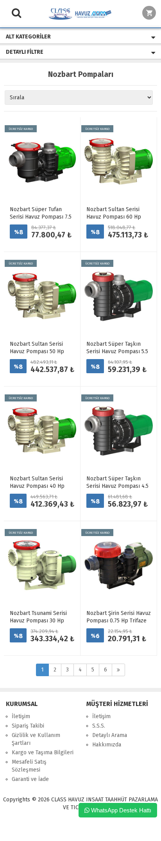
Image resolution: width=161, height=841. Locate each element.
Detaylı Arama (109, 735)
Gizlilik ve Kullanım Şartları (36, 739)
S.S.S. (98, 725)
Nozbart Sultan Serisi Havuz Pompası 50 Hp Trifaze (37, 351)
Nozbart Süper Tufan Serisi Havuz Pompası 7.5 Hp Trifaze (41, 217)
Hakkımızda (106, 744)
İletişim (21, 716)
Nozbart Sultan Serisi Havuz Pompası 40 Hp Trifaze (37, 486)
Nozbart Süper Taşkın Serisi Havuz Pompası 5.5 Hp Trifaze (117, 351)
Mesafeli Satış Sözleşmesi (29, 766)
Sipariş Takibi (28, 725)
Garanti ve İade (30, 779)
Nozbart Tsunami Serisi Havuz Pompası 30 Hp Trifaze (38, 620)
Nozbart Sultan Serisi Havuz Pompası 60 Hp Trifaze (113, 217)
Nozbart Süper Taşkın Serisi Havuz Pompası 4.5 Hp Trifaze (117, 486)
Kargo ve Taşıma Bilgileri (42, 752)
